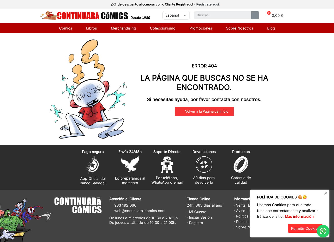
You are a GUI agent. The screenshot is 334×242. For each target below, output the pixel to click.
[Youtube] (95, 219)
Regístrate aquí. (208, 4)
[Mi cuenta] (285, 5)
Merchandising (123, 28)
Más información (299, 216)
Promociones (200, 28)
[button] (204, 111)
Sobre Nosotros (239, 28)
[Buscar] (255, 15)
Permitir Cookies (305, 228)
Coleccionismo (162, 28)
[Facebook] (87, 219)
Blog (271, 28)
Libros (91, 28)
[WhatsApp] (323, 231)
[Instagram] (78, 219)
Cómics (65, 28)
